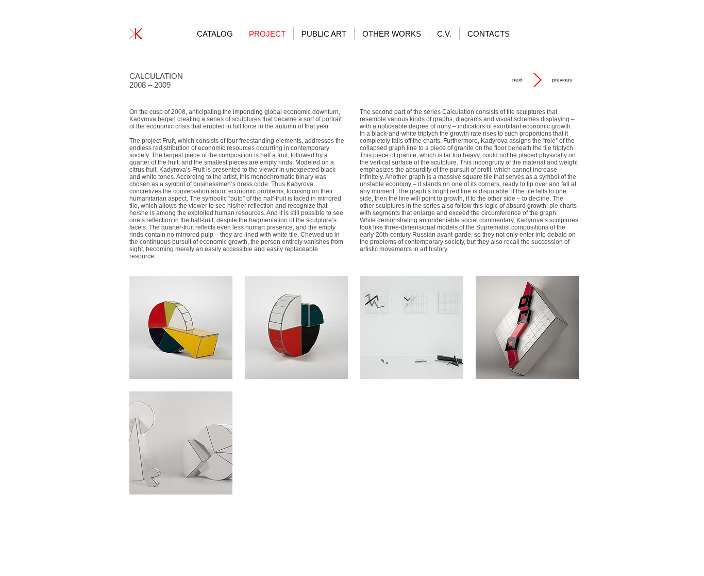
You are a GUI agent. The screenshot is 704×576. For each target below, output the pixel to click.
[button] (180, 327)
